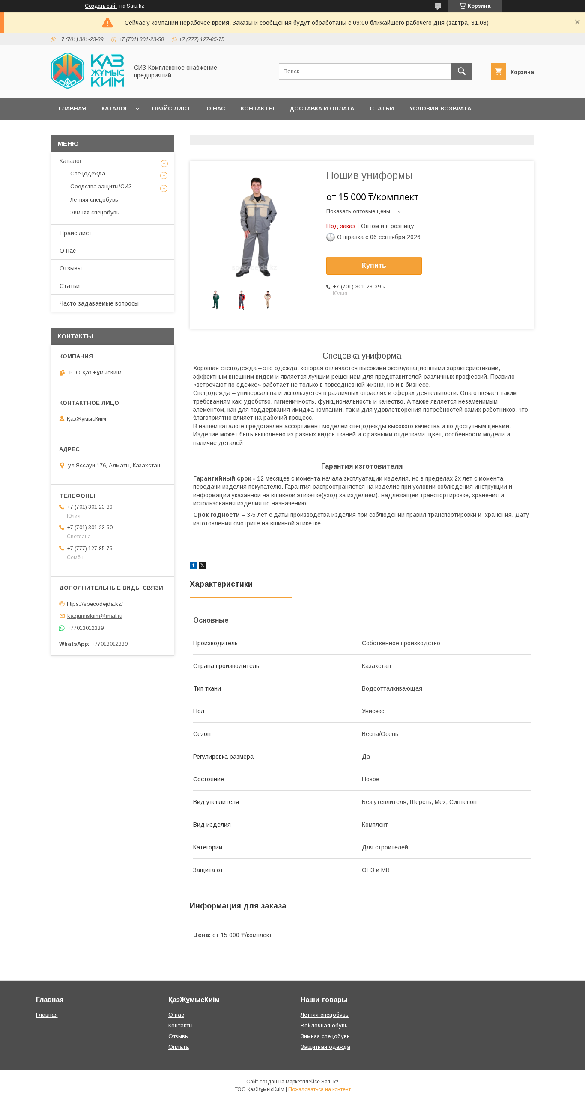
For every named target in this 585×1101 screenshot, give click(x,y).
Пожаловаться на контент (319, 1089)
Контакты (257, 108)
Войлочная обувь (324, 1025)
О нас (215, 108)
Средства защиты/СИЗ (101, 186)
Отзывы (71, 268)
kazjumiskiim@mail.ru (94, 616)
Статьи (382, 108)
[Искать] (461, 71)
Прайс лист (171, 108)
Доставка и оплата (322, 108)
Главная (72, 108)
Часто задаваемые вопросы (99, 303)
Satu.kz (330, 1082)
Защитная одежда (325, 1047)
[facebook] (193, 566)
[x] (202, 566)
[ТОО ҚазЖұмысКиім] (87, 86)
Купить (374, 265)
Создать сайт (101, 6)
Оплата (178, 1047)
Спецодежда (87, 173)
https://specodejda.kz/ (95, 603)
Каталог (114, 108)
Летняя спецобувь (94, 199)
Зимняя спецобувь (94, 212)
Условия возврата (440, 108)
